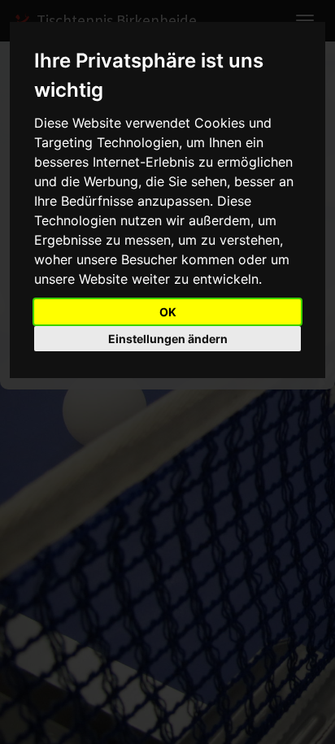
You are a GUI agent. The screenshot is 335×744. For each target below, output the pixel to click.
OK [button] (167, 312)
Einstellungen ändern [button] (168, 339)
